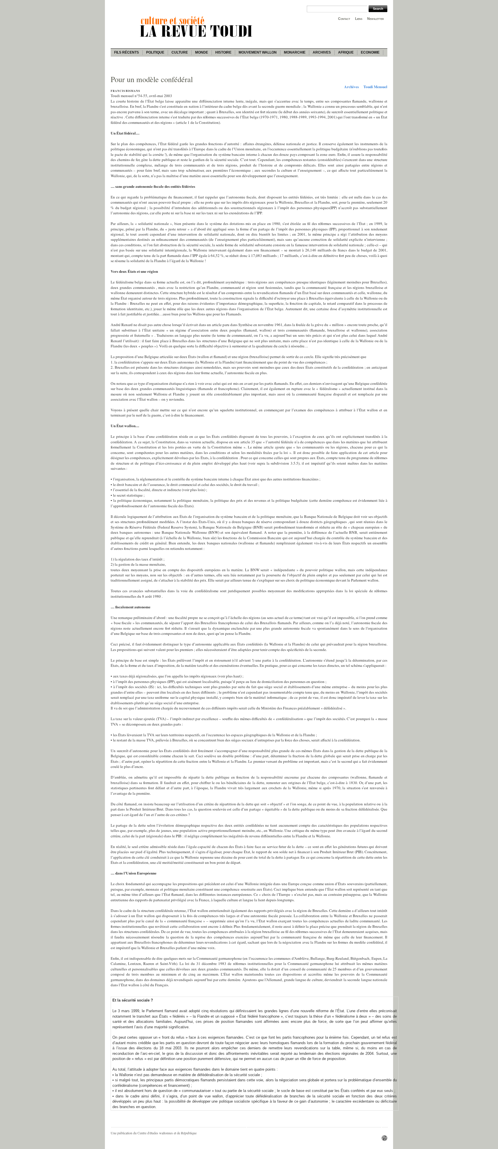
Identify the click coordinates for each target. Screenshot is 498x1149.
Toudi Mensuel (375, 87)
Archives (322, 52)
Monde (201, 52)
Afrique (346, 52)
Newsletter (375, 19)
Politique (155, 52)
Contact (344, 19)
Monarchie (294, 52)
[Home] (197, 37)
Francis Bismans (125, 91)
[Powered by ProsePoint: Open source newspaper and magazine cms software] (384, 1139)
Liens (358, 19)
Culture (179, 52)
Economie (370, 52)
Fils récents (126, 52)
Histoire (223, 52)
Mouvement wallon (258, 52)
